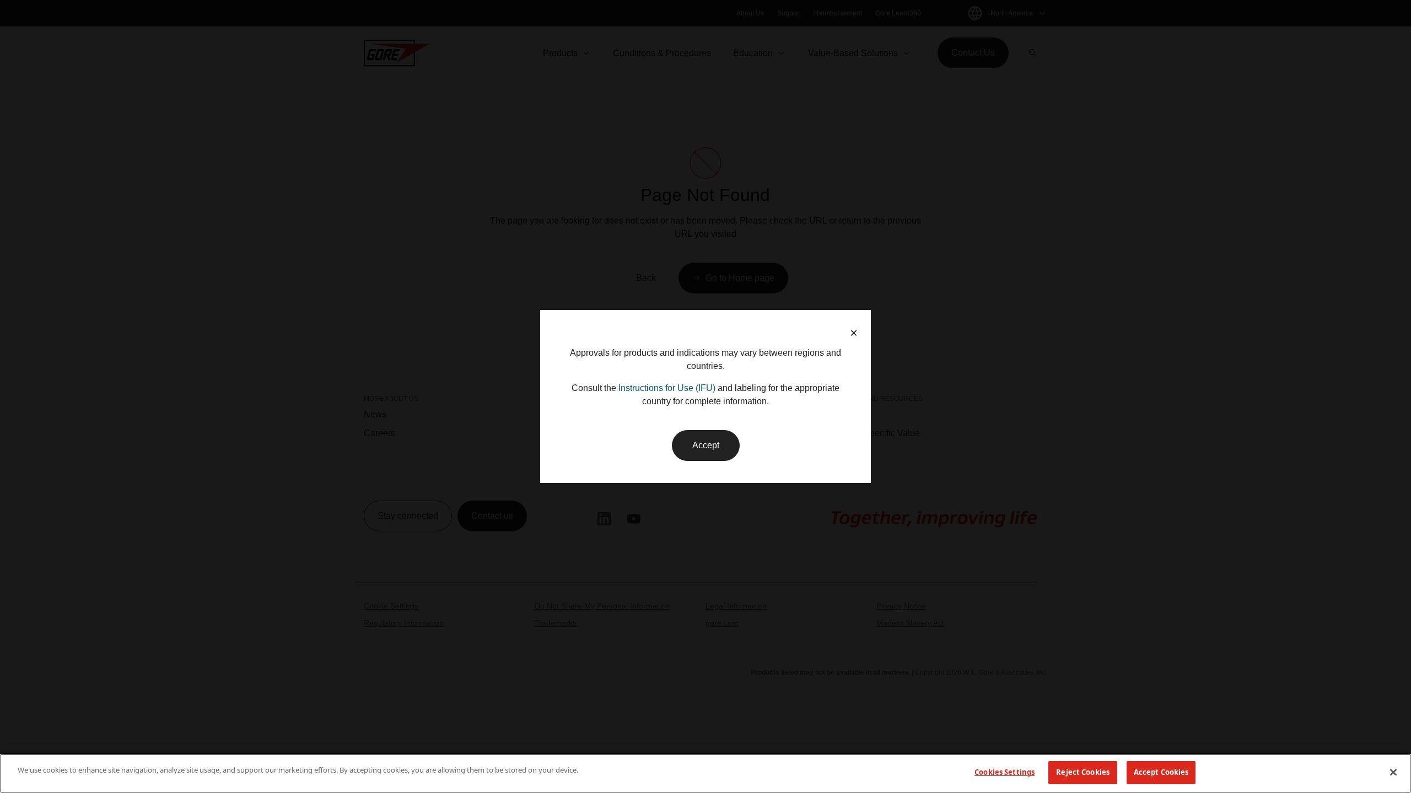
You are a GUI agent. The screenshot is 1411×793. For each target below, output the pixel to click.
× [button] (854, 332)
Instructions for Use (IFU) (666, 388)
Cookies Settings (1004, 772)
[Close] (1393, 772)
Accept (705, 445)
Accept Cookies (1161, 772)
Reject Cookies (1083, 772)
